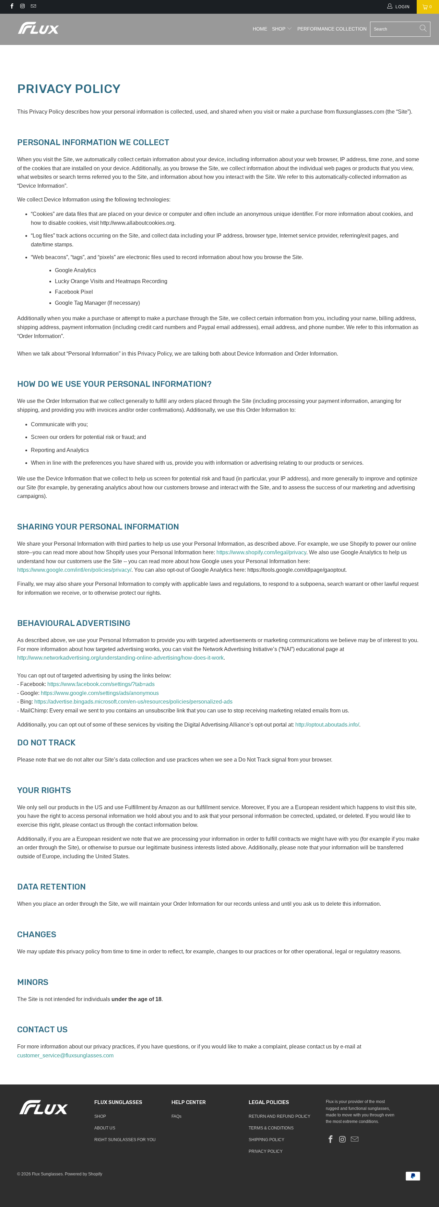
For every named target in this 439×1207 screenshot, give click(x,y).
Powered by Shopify (83, 1174)
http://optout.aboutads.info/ (327, 725)
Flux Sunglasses (47, 1174)
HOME (260, 29)
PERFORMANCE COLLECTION (332, 29)
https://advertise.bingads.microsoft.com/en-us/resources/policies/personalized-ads (133, 702)
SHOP (278, 29)
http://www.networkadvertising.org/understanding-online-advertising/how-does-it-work (120, 658)
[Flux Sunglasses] (38, 28)
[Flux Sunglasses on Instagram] (22, 6)
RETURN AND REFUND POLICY (279, 1116)
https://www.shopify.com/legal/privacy (261, 552)
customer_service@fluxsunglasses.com (65, 1055)
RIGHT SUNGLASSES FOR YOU (125, 1139)
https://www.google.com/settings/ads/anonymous (100, 693)
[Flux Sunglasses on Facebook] (11, 6)
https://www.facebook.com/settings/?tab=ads (101, 684)
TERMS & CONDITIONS (271, 1128)
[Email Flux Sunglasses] (33, 6)
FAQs (176, 1116)
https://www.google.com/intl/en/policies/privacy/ (74, 570)
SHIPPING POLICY (266, 1139)
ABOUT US (104, 1128)
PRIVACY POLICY (266, 1151)
